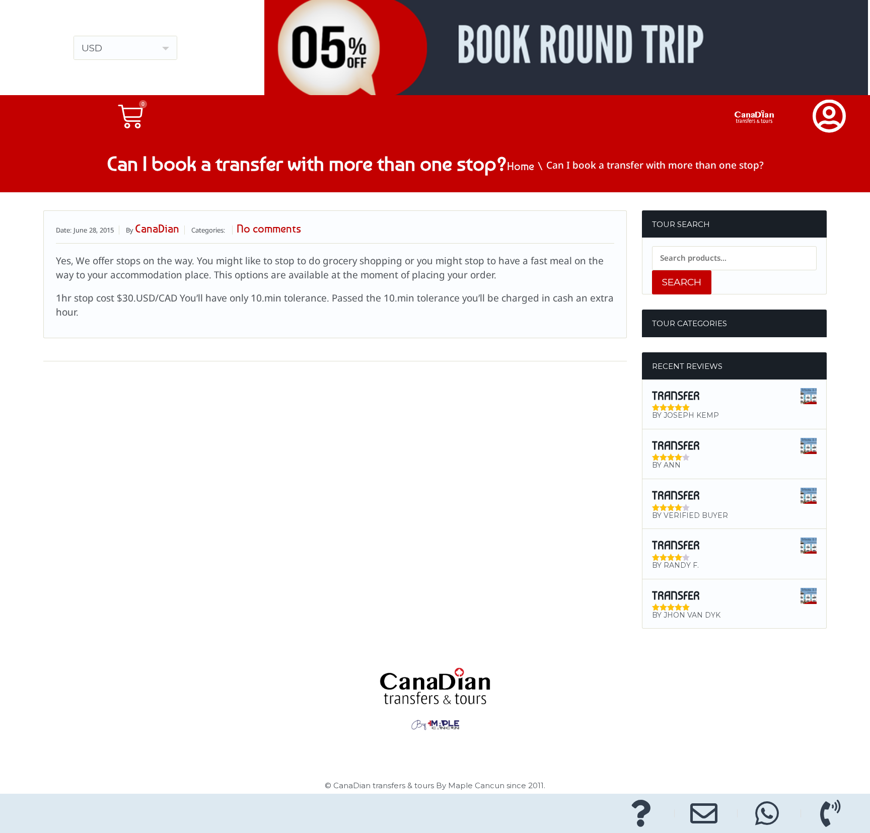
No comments (269, 228)
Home (520, 166)
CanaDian (157, 228)
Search (681, 282)
